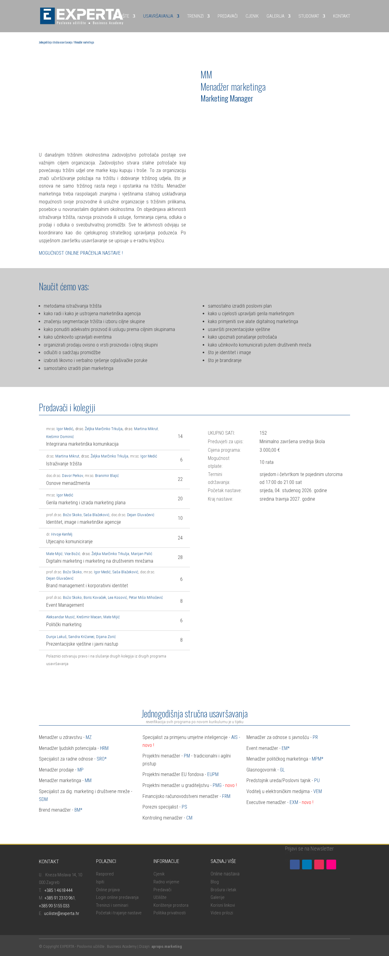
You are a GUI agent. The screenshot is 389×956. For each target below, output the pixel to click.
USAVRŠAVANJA (158, 16)
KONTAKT (341, 16)
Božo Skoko (72, 515)
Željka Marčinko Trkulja (103, 428)
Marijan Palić (141, 553)
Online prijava (108, 889)
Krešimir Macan (89, 617)
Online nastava (225, 874)
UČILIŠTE (121, 16)
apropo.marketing (166, 946)
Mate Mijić (54, 553)
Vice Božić (72, 553)
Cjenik (158, 874)
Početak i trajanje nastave (119, 913)
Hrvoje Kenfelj (61, 534)
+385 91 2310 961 (59, 898)
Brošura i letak (223, 889)
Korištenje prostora (170, 905)
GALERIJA (275, 16)
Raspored (105, 874)
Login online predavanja (117, 897)
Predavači (162, 889)
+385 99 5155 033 (54, 906)
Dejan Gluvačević (140, 515)
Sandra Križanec (81, 636)
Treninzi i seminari (112, 905)
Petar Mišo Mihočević (146, 597)
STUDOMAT (308, 16)
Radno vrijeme (166, 882)
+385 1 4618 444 (58, 890)
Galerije (218, 897)
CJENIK (252, 16)
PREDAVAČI (228, 16)
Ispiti (100, 882)
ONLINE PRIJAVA (221, 114)
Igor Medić (148, 456)
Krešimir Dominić (60, 436)
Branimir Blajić (107, 475)
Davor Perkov (72, 475)
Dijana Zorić (106, 636)
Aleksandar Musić (60, 617)
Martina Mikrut (146, 428)
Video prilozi (222, 913)
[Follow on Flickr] (331, 864)
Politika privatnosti (169, 913)
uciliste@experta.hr (61, 913)
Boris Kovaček (95, 597)
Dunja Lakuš (56, 636)
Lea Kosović (117, 597)
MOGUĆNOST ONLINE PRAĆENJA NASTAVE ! (81, 253)
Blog (215, 882)
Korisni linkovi (223, 905)
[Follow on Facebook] (295, 864)
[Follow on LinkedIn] (307, 864)
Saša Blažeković (96, 515)
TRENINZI (195, 16)
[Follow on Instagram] (319, 864)
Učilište (160, 897)
